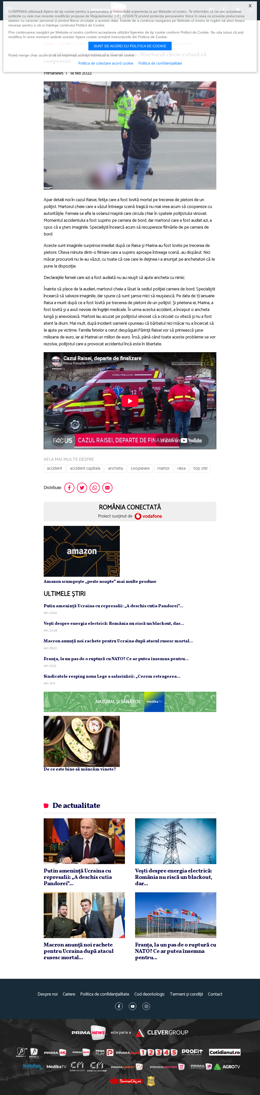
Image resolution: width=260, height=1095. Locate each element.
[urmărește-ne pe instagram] (146, 1006)
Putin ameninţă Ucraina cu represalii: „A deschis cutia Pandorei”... (113, 606)
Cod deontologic (149, 994)
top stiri (200, 468)
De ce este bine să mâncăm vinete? (80, 769)
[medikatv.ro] (56, 1066)
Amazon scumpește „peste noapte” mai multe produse (100, 582)
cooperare (140, 468)
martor (163, 468)
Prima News (89, 1032)
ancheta (115, 468)
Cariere (69, 994)
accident (54, 468)
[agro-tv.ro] (227, 1066)
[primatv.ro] (22, 1052)
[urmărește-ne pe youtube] (132, 1006)
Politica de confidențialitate (104, 994)
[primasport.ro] (147, 1052)
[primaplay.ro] (104, 1052)
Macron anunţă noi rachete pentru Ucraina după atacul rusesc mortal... (118, 641)
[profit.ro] (192, 1052)
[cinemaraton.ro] (77, 1066)
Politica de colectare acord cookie (105, 63)
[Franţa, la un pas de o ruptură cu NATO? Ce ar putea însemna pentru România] (175, 915)
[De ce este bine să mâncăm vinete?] (82, 741)
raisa (181, 468)
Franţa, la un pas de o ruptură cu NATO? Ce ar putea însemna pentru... (116, 659)
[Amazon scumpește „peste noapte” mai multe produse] (82, 551)
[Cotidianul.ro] (224, 1052)
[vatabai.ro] (151, 1081)
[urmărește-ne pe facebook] (119, 1006)
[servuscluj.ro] (126, 1080)
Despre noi (48, 994)
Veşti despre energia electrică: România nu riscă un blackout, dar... (114, 624)
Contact (215, 994)
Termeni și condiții (186, 994)
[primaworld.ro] (201, 1066)
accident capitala (85, 468)
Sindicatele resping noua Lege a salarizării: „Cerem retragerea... (112, 676)
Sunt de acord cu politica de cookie (130, 46)
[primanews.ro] (81, 1052)
